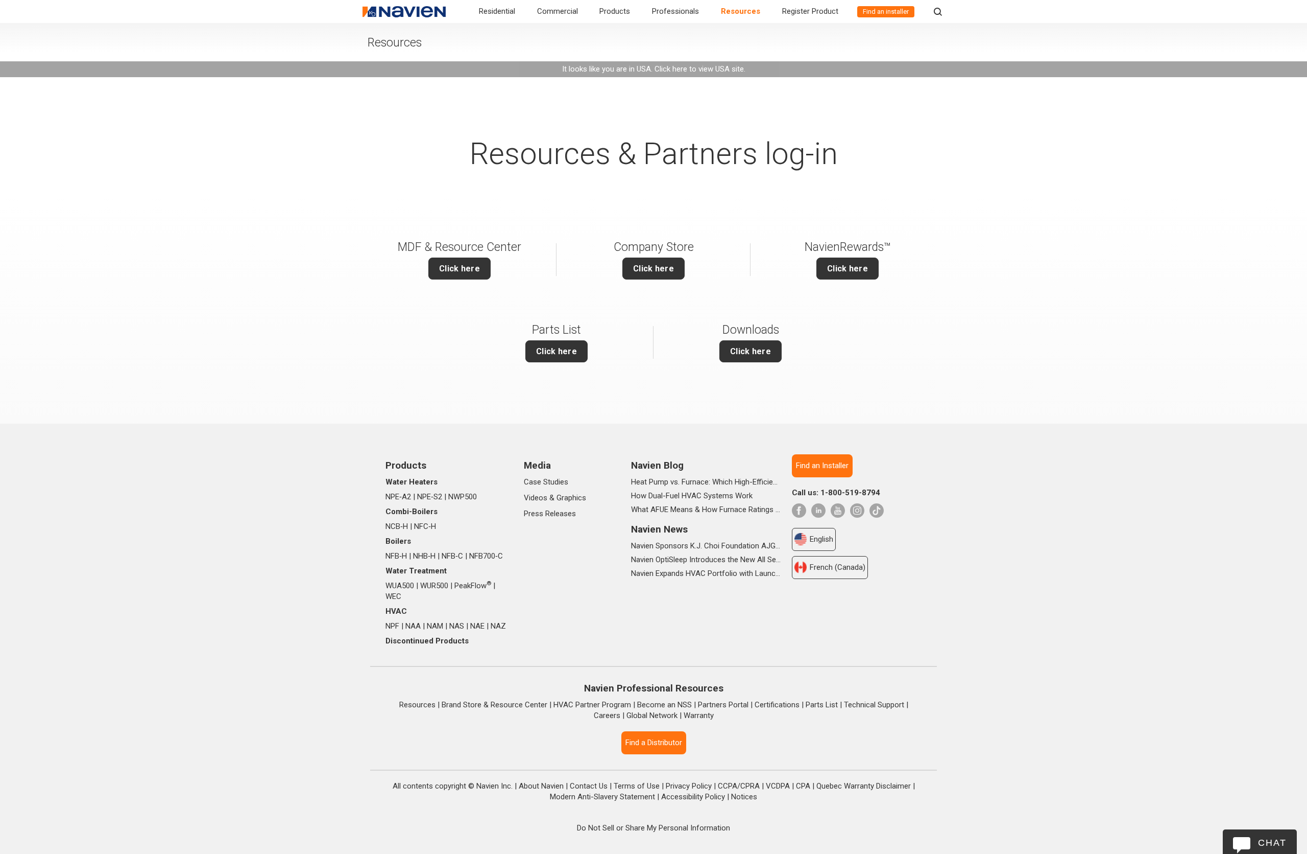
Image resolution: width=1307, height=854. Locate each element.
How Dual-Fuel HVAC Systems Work (692, 495)
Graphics (571, 497)
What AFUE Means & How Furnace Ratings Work (706, 509)
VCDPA (778, 786)
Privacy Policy (689, 786)
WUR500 (434, 585)
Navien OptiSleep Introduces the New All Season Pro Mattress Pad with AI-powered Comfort (706, 559)
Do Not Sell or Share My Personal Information (653, 828)
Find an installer (886, 11)
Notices (744, 796)
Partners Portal (723, 704)
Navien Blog (657, 465)
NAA (413, 626)
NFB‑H (396, 556)
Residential (497, 11)
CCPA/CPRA (739, 786)
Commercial (557, 11)
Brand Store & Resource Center (494, 704)
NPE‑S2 (429, 496)
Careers (607, 715)
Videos (535, 497)
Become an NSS (664, 704)
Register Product (810, 11)
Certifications (777, 704)
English (821, 539)
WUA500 (399, 585)
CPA (803, 786)
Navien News (659, 529)
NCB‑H (396, 526)
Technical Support (874, 704)
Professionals (675, 11)
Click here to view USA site (699, 69)
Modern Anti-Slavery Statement (602, 796)
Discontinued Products (427, 640)
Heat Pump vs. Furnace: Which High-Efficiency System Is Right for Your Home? (706, 482)
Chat (1272, 843)
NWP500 (462, 496)
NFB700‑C (486, 556)
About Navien (541, 786)
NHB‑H (424, 556)
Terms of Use (637, 786)
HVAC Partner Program (592, 704)
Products (614, 11)
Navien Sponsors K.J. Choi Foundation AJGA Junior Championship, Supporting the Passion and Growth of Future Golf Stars (706, 545)
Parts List (822, 704)
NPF (392, 626)
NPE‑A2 (398, 496)
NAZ (498, 626)
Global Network (651, 715)
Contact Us (589, 786)
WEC (393, 596)
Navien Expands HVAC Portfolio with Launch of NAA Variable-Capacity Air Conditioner (706, 573)
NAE (477, 626)
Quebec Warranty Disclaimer (863, 786)
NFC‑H (425, 526)
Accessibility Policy (693, 796)
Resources (740, 11)
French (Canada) (837, 567)
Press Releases (550, 513)
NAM (435, 626)
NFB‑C (452, 556)
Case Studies (546, 482)
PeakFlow (472, 585)
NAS (456, 626)
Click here (847, 268)
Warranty (699, 715)
